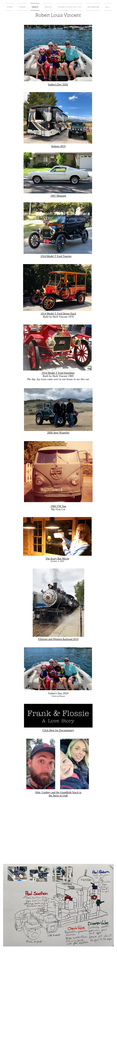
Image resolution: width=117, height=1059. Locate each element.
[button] (89, 687)
